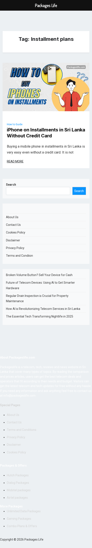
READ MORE (15, 161)
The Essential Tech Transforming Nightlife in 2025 (39, 316)
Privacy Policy (15, 248)
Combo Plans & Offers (22, 526)
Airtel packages (17, 497)
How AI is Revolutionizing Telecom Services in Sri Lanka (43, 308)
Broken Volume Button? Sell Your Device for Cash (39, 275)
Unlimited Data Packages (24, 511)
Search (11, 184)
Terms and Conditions (21, 429)
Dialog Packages (18, 482)
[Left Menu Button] (5, 5)
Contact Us (13, 224)
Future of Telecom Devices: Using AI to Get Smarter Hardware (40, 285)
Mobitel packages (19, 490)
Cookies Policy (15, 232)
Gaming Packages (19, 518)
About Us (12, 217)
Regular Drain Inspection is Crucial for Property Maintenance (37, 298)
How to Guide (14, 124)
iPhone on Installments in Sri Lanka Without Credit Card (46, 133)
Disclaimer (13, 240)
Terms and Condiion (19, 255)
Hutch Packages (18, 475)
